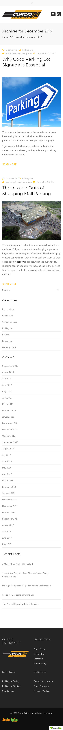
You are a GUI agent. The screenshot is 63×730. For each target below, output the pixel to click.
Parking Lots (27, 49)
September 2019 (10, 366)
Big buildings (8, 309)
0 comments (11, 49)
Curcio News (8, 315)
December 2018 (9, 423)
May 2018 (6, 467)
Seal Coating (8, 691)
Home (5, 37)
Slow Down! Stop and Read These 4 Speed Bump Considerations (25, 575)
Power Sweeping (41, 686)
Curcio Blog (39, 654)
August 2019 (8, 372)
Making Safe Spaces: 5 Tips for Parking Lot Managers (26, 585)
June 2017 (7, 537)
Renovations (7, 341)
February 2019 (9, 410)
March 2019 (7, 404)
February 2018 (9, 487)
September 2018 (10, 442)
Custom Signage (9, 321)
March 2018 (7, 480)
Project (5, 334)
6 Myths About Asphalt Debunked (17, 564)
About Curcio (39, 649)
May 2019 (6, 391)
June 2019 (7, 385)
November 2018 (10, 429)
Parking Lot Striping (11, 686)
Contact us (38, 658)
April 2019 (7, 397)
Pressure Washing (42, 691)
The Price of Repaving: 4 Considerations (20, 604)
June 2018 (7, 461)
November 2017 (10, 506)
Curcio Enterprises (23, 53)
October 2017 (8, 512)
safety (20, 261)
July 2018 (6, 455)
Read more (9, 164)
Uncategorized (9, 347)
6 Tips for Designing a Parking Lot (17, 594)
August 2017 (8, 525)
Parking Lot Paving (10, 681)
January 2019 (8, 416)
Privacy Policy (40, 663)
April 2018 (7, 474)
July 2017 (6, 531)
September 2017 (10, 518)
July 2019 (6, 378)
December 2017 (9, 499)
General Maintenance (43, 681)
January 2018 (8, 493)
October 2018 (8, 435)
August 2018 (8, 448)
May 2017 (6, 544)
